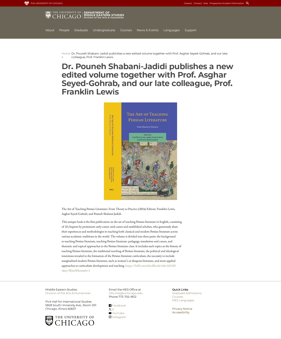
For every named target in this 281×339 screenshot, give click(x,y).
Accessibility (180, 312)
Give (205, 3)
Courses (126, 30)
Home (66, 53)
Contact (198, 3)
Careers (188, 3)
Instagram (119, 317)
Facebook (119, 305)
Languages (171, 30)
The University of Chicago (47, 3)
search (247, 3)
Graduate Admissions (187, 293)
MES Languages (183, 300)
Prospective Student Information (227, 3)
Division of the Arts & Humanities (67, 293)
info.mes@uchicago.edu (126, 293)
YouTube (118, 313)
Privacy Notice (182, 308)
